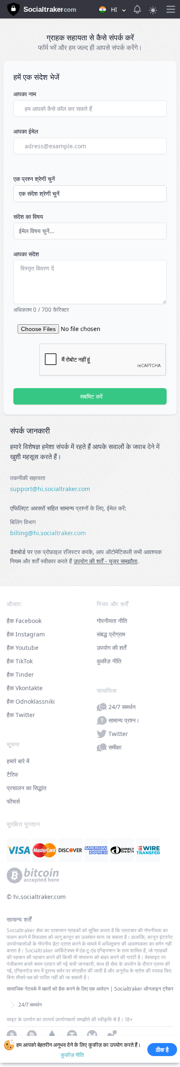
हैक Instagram (26, 634)
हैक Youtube (23, 648)
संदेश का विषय (28, 217)
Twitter (118, 734)
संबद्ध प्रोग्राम (111, 634)
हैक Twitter (21, 715)
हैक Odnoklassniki (31, 701)
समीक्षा (114, 747)
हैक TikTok (20, 661)
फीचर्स (13, 801)
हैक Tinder (20, 674)
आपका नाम (24, 94)
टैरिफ (12, 774)
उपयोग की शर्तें (111, 648)
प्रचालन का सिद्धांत (26, 788)
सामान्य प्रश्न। (123, 720)
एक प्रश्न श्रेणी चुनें (34, 179)
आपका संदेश (26, 254)
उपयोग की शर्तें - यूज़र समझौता (105, 561)
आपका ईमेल (25, 131)
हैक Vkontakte (25, 688)
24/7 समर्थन (122, 707)
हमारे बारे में (18, 761)
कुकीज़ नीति (109, 661)
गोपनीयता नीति (112, 621)
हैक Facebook (24, 621)
